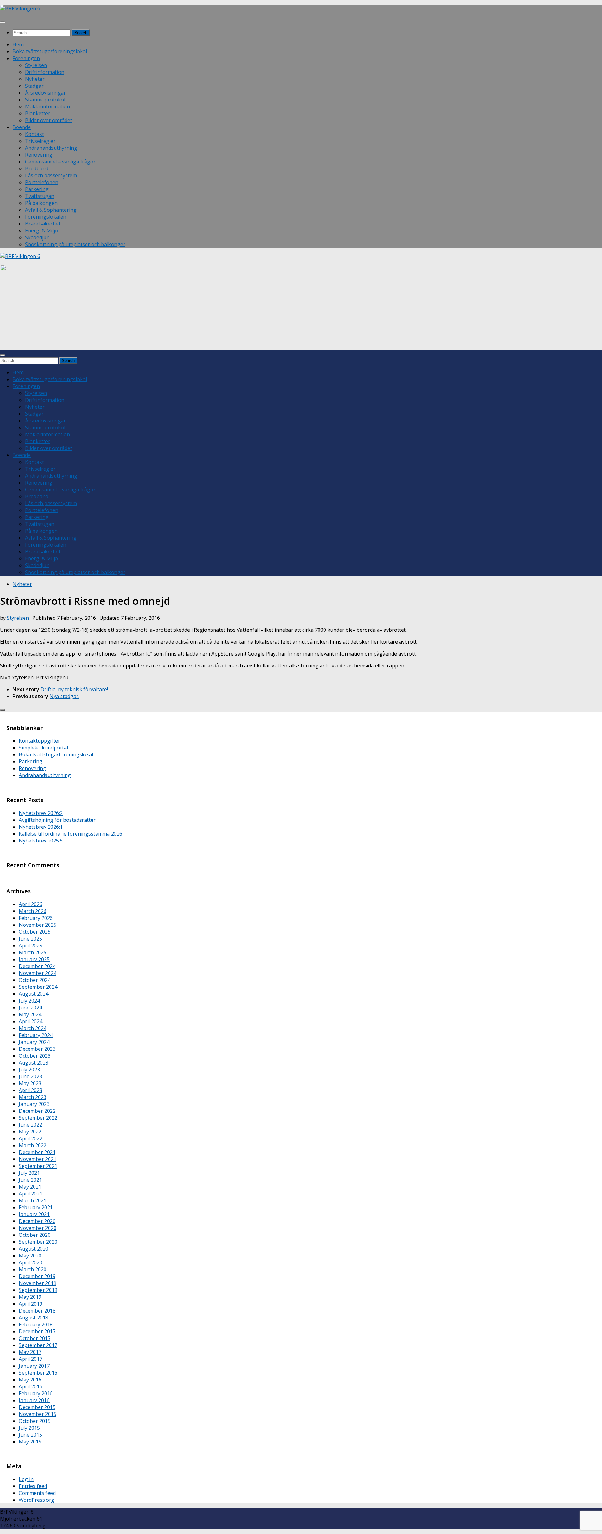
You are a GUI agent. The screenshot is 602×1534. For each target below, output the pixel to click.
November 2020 (37, 1228)
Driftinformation (44, 72)
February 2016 (36, 1393)
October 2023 (34, 1055)
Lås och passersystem (51, 175)
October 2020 (34, 1234)
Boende (22, 127)
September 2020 (38, 1241)
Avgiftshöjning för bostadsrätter (57, 819)
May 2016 (30, 1379)
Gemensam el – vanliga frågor (60, 161)
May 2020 (30, 1255)
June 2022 (30, 1124)
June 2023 (30, 1076)
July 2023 (29, 1069)
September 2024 (38, 986)
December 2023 (37, 1048)
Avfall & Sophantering (51, 209)
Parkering (37, 189)
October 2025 (34, 931)
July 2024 (29, 1000)
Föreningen (26, 58)
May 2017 (30, 1352)
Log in (26, 1479)
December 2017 (37, 1331)
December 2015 (37, 1407)
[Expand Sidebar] (2, 710)
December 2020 (37, 1221)
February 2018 (36, 1324)
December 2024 (37, 966)
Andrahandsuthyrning (51, 147)
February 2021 (36, 1207)
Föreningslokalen (45, 216)
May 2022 (30, 1131)
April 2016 (30, 1386)
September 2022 (38, 1117)
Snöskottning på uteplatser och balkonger (75, 244)
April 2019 (30, 1303)
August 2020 (33, 1248)
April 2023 (30, 1090)
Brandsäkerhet (43, 223)
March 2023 (32, 1097)
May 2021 (30, 1186)
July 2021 (29, 1172)
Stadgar (34, 85)
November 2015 (37, 1414)
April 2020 (30, 1262)
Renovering (38, 154)
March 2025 (32, 952)
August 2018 (33, 1317)
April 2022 (30, 1138)
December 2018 (37, 1310)
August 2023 (33, 1062)
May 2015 (30, 1441)
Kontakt (34, 134)
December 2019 (37, 1276)
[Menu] (2, 22)
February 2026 (36, 918)
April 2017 (30, 1358)
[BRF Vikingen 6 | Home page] (20, 8)
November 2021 (37, 1159)
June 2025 (30, 938)
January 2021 (34, 1214)
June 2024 (30, 1007)
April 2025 (30, 945)
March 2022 (32, 1145)
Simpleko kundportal (43, 747)
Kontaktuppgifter (39, 740)
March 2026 (32, 911)
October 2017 (34, 1338)
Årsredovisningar (45, 92)
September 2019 (38, 1290)
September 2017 (38, 1345)
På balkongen (41, 203)
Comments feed (37, 1493)
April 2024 (30, 1021)
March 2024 (32, 1028)
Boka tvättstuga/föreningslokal (50, 51)
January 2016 (34, 1400)
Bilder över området (48, 120)
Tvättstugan (39, 196)
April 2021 (30, 1193)
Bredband (36, 168)
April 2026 (30, 904)
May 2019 (30, 1296)
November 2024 (37, 973)
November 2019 (37, 1283)
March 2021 (32, 1200)
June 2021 (30, 1179)
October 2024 (34, 980)
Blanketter (37, 113)
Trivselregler (40, 140)
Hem (18, 44)
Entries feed (33, 1486)
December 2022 (37, 1110)
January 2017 (34, 1365)
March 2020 (32, 1269)
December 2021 (37, 1152)
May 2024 (30, 1014)
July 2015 (29, 1427)
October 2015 (34, 1420)
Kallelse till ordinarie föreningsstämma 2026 (70, 833)
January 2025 (34, 959)
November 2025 (37, 924)
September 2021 (38, 1166)
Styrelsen (36, 65)
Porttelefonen (41, 182)
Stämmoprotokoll (45, 99)
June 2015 (30, 1434)
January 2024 (34, 1042)
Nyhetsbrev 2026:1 (41, 826)
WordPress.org (36, 1499)
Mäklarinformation (47, 106)
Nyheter (35, 78)
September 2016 (38, 1372)
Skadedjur (37, 237)
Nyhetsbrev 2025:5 (41, 840)
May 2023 (30, 1083)
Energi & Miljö (41, 230)
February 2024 (36, 1035)
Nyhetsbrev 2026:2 (41, 813)
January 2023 (34, 1104)
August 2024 (33, 993)
